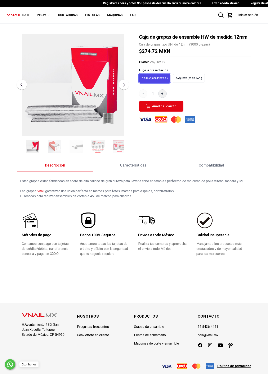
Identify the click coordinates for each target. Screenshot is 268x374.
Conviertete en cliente (93, 335)
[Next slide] (124, 85)
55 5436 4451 (208, 327)
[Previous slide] (22, 85)
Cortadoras (68, 15)
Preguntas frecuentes (93, 327)
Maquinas (115, 15)
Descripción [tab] (55, 165)
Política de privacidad (234, 366)
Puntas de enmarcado (150, 335)
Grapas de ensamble (149, 327)
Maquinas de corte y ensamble (156, 343)
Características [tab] (133, 165)
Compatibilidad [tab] (211, 165)
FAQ (133, 15)
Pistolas (92, 15)
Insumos (43, 15)
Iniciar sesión (248, 15)
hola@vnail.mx (208, 335)
